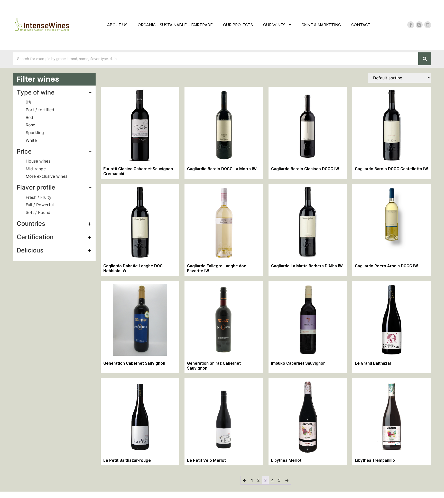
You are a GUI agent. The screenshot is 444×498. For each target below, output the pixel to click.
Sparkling (35, 132)
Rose (30, 124)
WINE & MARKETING (321, 25)
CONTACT (361, 25)
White (31, 140)
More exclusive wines (46, 176)
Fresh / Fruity (38, 197)
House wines (38, 161)
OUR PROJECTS (238, 25)
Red (29, 117)
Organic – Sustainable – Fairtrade (175, 25)
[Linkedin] (427, 24)
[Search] (424, 58)
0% (29, 102)
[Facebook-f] (410, 24)
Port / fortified (40, 109)
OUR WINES (274, 25)
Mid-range (36, 168)
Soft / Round (38, 212)
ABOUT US (117, 25)
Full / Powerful (40, 204)
